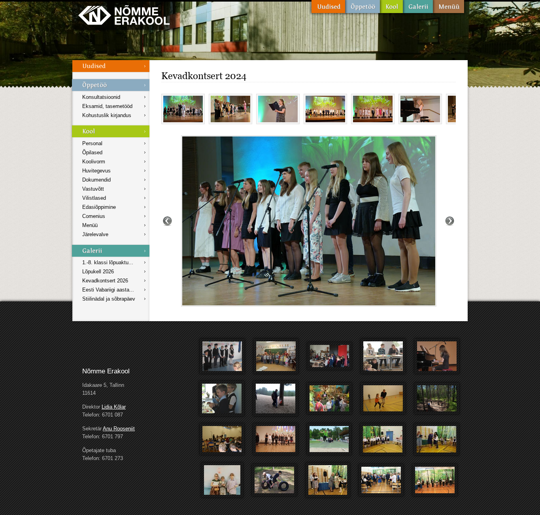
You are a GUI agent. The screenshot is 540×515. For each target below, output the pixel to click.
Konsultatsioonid (101, 97)
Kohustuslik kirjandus (106, 115)
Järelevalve (95, 234)
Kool (391, 6)
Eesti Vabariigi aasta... (108, 290)
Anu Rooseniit (119, 429)
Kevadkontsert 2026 (105, 281)
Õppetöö (362, 6)
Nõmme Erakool (124, 15)
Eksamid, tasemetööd (107, 106)
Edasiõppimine (99, 207)
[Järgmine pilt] (450, 220)
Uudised (328, 6)
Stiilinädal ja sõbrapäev (108, 299)
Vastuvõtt (93, 189)
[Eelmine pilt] (167, 220)
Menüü (448, 6)
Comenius (93, 216)
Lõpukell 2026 (98, 272)
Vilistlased (94, 198)
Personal (92, 143)
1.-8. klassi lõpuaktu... (107, 262)
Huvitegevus (96, 171)
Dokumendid (96, 180)
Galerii (418, 6)
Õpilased (92, 152)
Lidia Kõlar (114, 407)
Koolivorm (93, 162)
